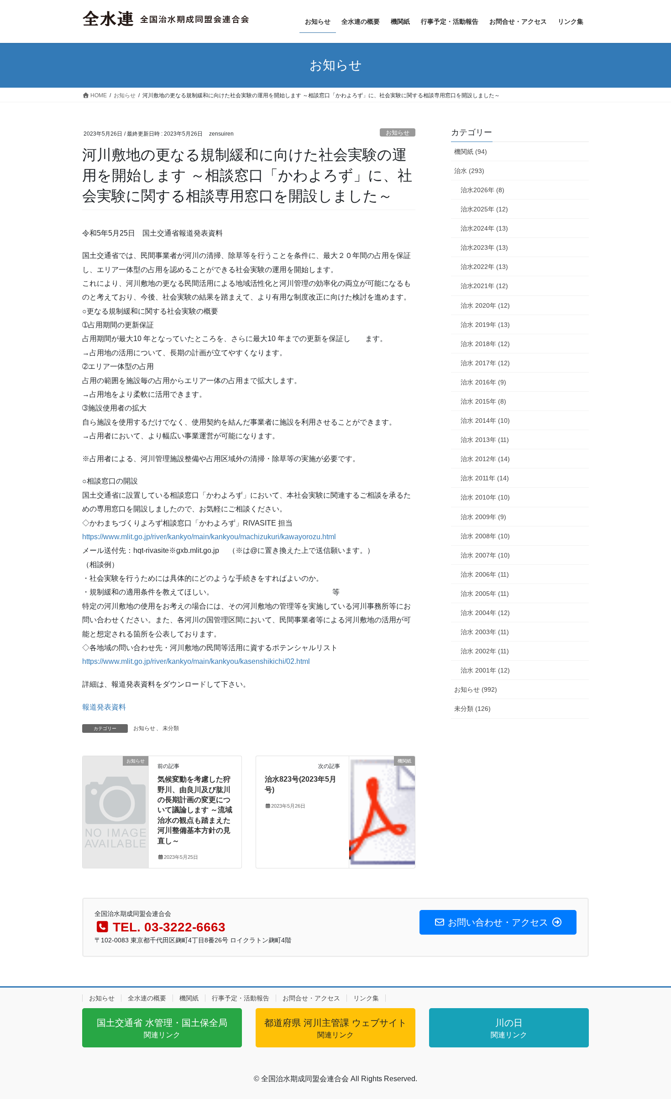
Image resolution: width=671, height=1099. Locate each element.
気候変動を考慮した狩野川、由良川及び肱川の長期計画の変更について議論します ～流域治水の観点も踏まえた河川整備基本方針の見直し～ (194, 809)
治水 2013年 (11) (485, 439)
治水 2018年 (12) (485, 343)
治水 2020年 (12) (485, 305)
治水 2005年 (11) (485, 593)
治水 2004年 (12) (485, 612)
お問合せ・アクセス (311, 998)
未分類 (171, 728)
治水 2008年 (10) (485, 536)
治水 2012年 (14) (485, 459)
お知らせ (397, 132)
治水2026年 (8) (482, 190)
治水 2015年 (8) (483, 401)
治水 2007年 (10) (485, 555)
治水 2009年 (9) (483, 517)
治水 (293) (469, 170)
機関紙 (189, 998)
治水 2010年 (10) (485, 497)
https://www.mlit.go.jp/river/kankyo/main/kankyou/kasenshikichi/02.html (196, 661)
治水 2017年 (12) (485, 363)
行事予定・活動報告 (240, 998)
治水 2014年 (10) (485, 420)
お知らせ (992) (475, 689)
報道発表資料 (104, 707)
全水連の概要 (147, 998)
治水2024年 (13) (484, 228)
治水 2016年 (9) (483, 382)
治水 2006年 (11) (485, 574)
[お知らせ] (115, 776)
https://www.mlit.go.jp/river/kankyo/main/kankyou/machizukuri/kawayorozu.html (209, 537)
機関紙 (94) (470, 151)
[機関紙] (382, 788)
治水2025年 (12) (484, 209)
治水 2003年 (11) (485, 632)
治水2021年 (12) (484, 285)
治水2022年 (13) (484, 266)
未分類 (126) (472, 708)
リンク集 (366, 998)
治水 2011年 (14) (485, 478)
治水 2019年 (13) (485, 324)
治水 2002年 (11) (485, 651)
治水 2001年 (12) (485, 670)
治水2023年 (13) (484, 247)
